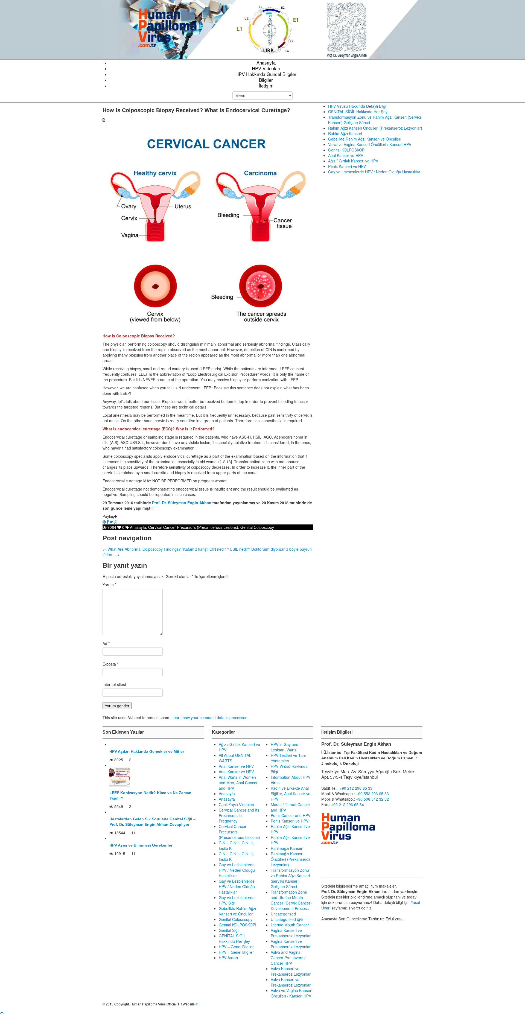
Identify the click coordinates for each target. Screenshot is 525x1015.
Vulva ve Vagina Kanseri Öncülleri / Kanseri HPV (369, 144)
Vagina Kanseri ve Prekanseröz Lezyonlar (291, 933)
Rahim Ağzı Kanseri (345, 133)
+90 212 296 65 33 (356, 788)
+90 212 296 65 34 (347, 804)
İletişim (266, 85)
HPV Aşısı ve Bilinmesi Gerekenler (140, 845)
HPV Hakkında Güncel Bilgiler (265, 74)
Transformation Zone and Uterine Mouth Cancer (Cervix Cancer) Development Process (291, 900)
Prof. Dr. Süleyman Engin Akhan (181, 502)
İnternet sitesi (114, 684)
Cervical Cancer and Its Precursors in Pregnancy (239, 815)
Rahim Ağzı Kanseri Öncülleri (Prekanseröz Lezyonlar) (375, 128)
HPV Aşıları (228, 957)
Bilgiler (266, 79)
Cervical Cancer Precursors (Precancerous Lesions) (193, 527)
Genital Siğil (229, 930)
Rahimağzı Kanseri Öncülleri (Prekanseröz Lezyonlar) (290, 859)
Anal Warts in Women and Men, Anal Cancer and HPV (238, 782)
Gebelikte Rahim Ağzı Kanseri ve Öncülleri (364, 139)
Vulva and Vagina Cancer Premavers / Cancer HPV (288, 957)
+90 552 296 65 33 (372, 793)
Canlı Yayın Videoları (236, 804)
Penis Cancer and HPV (290, 815)
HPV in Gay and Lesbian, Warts (284, 747)
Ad (106, 643)
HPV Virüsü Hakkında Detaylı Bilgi (357, 106)
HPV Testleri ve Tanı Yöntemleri (288, 757)
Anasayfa (266, 62)
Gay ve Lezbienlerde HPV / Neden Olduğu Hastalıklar (374, 171)
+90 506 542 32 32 (372, 799)
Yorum (109, 584)
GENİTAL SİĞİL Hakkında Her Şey (357, 111)
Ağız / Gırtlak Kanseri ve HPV (353, 161)
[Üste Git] (2, 1012)
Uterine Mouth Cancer (290, 925)
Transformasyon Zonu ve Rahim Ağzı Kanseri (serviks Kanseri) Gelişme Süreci (290, 878)
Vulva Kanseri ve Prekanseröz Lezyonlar (291, 971)
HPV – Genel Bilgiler (236, 946)
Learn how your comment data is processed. (210, 717)
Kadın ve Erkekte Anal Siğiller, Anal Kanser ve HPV (290, 793)
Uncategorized (283, 914)
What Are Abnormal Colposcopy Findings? (142, 549)
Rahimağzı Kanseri (287, 848)
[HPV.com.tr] (262, 28)
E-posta (110, 664)
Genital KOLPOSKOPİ (347, 150)
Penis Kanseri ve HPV (347, 166)
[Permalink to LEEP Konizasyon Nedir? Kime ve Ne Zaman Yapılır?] (119, 776)
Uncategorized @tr (287, 919)
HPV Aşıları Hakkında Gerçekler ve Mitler (146, 751)
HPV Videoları (266, 68)
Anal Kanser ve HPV (345, 155)
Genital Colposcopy (257, 527)
